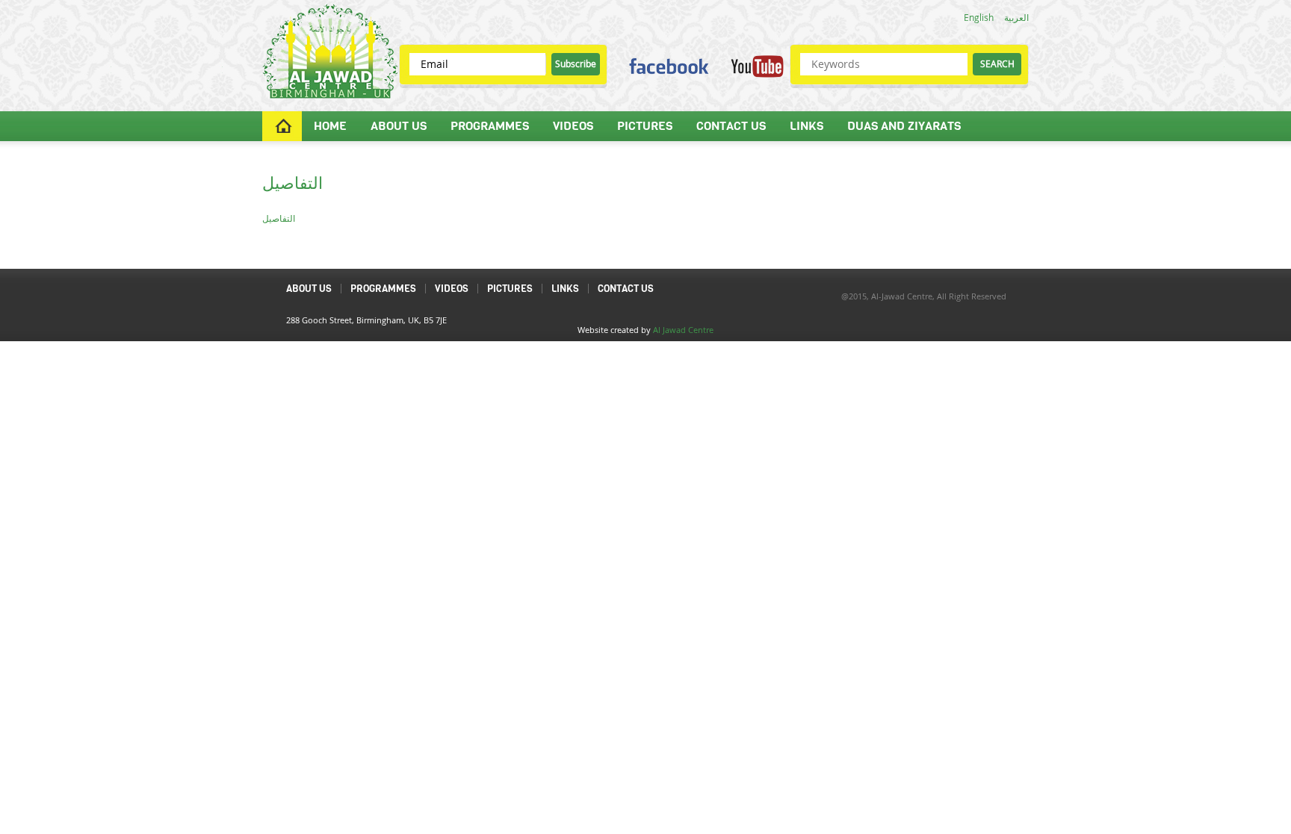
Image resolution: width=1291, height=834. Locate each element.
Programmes (490, 126)
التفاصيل (278, 218)
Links (806, 126)
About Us (399, 126)
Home (330, 126)
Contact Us (731, 126)
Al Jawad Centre (683, 329)
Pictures (644, 126)
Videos (573, 126)
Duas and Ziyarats (904, 126)
